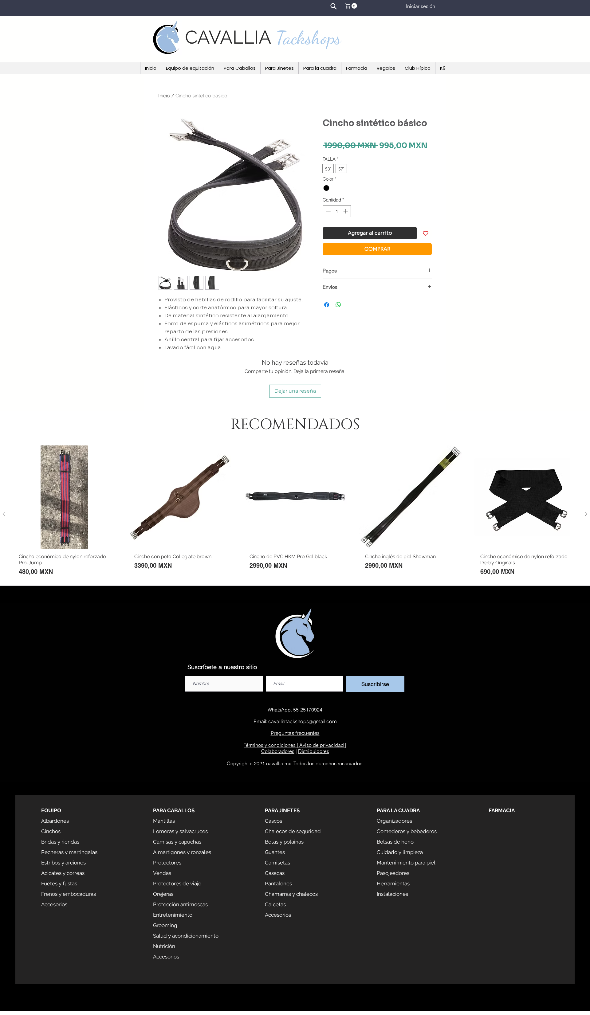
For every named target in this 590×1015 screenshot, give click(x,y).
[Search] (333, 6)
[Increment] (346, 211)
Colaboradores (277, 751)
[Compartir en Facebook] (326, 304)
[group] (295, 514)
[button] (351, 6)
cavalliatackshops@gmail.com (302, 721)
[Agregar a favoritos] (425, 233)
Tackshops (308, 38)
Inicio (164, 96)
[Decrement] (328, 211)
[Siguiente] (586, 514)
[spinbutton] (337, 211)
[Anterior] (3, 514)
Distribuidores (313, 751)
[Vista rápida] (64, 497)
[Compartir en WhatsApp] (338, 304)
